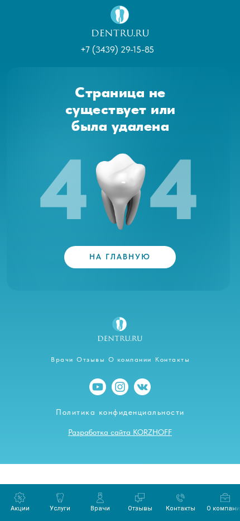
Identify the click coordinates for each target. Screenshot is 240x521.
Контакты (172, 359)
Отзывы (90, 359)
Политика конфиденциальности (120, 412)
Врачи (62, 359)
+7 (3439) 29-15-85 (117, 49)
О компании (130, 359)
